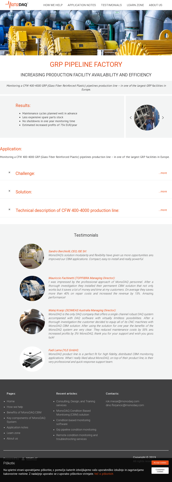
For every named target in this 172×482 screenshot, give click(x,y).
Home (11, 401)
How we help (15, 407)
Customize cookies (160, 471)
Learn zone (13, 433)
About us (12, 438)
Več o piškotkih (103, 474)
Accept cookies (160, 463)
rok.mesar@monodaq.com (122, 401)
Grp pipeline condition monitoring (76, 429)
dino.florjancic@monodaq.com (125, 405)
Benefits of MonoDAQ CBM (24, 412)
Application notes (17, 427)
